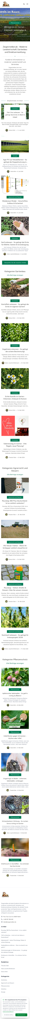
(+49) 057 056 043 (8, 919)
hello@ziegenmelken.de (9, 922)
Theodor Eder (5, 965)
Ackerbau (3, 989)
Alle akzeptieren (21, 1014)
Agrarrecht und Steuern (15, 197)
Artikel (3, 927)
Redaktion (4, 962)
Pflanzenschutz (15, 23)
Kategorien (5, 976)
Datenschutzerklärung (8, 1011)
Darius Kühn (4, 971)
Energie (15, 156)
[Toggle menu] (27, 4)
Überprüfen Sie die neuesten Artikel (15, 262)
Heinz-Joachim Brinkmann (8, 968)
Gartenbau (15, 108)
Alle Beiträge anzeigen (15, 275)
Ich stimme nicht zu (8, 1014)
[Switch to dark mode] (24, 4)
